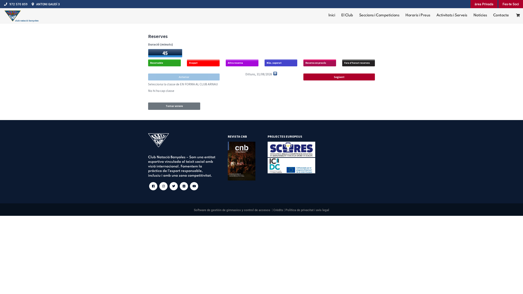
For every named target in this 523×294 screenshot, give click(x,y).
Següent (339, 77)
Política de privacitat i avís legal (307, 210)
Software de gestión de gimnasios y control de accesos (232, 210)
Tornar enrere (174, 106)
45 (165, 53)
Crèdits (278, 210)
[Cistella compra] (516, 15)
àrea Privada (484, 4)
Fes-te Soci (511, 4)
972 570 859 (18, 4)
